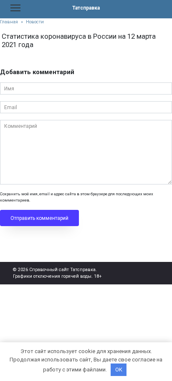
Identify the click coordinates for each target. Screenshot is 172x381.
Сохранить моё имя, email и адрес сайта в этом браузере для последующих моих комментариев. (76, 197)
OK (118, 369)
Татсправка (86, 8)
